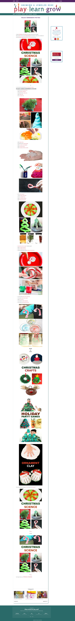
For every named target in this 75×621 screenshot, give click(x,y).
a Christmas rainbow (23, 198)
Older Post (16, 601)
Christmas (20, 34)
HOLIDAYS (34, 14)
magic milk (21, 94)
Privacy (32, 616)
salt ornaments (22, 194)
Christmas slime (22, 146)
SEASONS (30, 14)
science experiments (22, 37)
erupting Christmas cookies (24, 147)
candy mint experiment (30, 250)
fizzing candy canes (23, 199)
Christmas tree (25, 90)
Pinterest (25, 576)
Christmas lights (25, 143)
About (30, 616)
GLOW (27, 14)
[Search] (59, 1)
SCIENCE (23, 14)
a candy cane (22, 95)
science (25, 34)
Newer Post (45, 601)
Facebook (32, 87)
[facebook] (60, 1)
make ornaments (25, 300)
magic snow (21, 142)
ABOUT (17, 1)
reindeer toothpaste (23, 91)
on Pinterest (28, 87)
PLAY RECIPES (18, 14)
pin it (26, 487)
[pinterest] (61, 1)
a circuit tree (22, 299)
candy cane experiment (26, 296)
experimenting (27, 35)
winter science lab (23, 195)
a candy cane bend (23, 247)
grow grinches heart (26, 302)
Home (14, 1)
